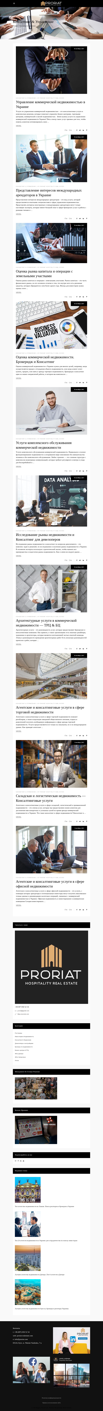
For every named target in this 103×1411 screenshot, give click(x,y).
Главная (15, 26)
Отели (17, 1060)
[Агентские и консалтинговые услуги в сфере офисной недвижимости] (51, 849)
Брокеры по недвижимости (23, 1047)
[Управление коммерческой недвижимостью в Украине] (51, 70)
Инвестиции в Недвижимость (24, 1036)
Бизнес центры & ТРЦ (22, 1050)
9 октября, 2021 (79, 742)
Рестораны (18, 1033)
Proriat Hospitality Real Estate (52, 98)
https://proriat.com (23, 1014)
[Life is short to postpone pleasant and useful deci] (71, 1381)
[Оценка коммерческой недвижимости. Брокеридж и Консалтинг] (51, 325)
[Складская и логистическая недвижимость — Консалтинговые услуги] (51, 764)
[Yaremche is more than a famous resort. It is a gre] (84, 1369)
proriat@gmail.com (23, 1011)
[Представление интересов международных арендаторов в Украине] (51, 158)
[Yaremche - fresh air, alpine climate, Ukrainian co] (71, 1369)
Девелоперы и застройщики (24, 1043)
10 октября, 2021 (79, 48)
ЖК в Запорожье (20, 1057)
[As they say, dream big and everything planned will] (59, 1381)
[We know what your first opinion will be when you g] (59, 1369)
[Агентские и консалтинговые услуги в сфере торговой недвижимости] (51, 676)
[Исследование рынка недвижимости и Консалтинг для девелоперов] (51, 501)
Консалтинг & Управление (26, 98)
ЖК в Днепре (19, 1053)
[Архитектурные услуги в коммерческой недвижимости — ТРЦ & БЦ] (51, 588)
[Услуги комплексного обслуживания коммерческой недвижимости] (51, 411)
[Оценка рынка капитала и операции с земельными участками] (51, 243)
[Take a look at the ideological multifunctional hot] (84, 1381)
